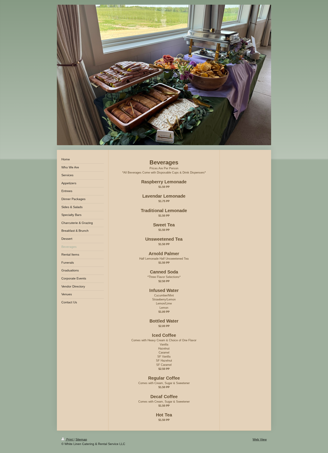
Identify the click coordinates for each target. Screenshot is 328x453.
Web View (260, 439)
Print (69, 439)
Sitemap (81, 439)
